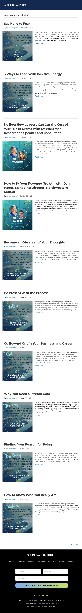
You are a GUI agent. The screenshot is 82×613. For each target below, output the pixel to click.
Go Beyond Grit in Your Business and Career (38, 343)
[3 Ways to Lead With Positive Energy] (17, 97)
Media (70, 562)
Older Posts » (73, 544)
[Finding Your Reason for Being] (17, 467)
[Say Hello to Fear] (17, 46)
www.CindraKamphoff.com (48, 603)
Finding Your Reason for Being (28, 444)
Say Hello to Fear (17, 23)
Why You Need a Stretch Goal (27, 394)
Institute (52, 562)
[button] (35, 595)
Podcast (31, 562)
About (11, 562)
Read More (39, 43)
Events (62, 562)
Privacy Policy (33, 600)
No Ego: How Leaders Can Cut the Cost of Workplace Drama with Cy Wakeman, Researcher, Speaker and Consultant (36, 129)
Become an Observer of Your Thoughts (34, 242)
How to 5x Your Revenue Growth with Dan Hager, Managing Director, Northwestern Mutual (37, 188)
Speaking (21, 562)
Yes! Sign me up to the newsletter (41, 585)
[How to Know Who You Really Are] (17, 518)
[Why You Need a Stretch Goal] (17, 416)
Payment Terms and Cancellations (52, 600)
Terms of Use (23, 600)
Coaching (41, 562)
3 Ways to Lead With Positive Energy (33, 74)
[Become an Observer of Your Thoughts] (17, 265)
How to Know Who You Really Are (30, 495)
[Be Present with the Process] (17, 316)
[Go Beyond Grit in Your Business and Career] (17, 366)
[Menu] (77, 5)
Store (41, 565)
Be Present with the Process (26, 293)
